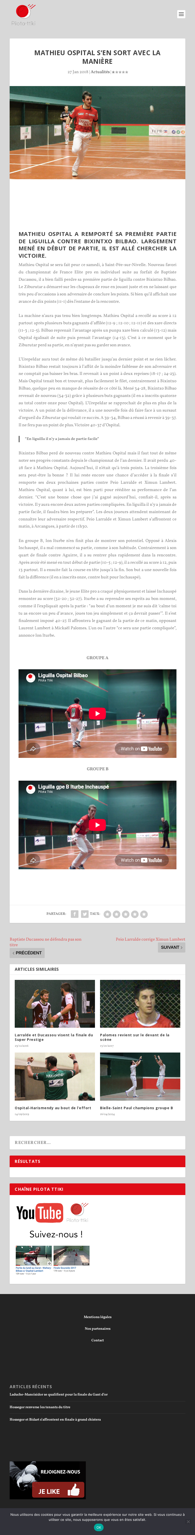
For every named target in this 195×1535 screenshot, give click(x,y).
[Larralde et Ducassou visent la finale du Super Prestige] (55, 1004)
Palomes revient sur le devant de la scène (135, 1037)
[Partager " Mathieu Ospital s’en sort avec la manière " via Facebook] (75, 914)
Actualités (100, 72)
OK (98, 1527)
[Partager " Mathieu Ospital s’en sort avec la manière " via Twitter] (85, 914)
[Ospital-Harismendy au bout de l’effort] (55, 1076)
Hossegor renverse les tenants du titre (40, 1407)
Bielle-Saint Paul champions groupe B (136, 1107)
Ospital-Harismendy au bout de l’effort (53, 1107)
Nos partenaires (97, 1328)
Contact (97, 1340)
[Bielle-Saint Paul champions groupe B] (140, 1076)
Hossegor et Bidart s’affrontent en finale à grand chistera (55, 1419)
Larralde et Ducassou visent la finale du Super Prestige (54, 1037)
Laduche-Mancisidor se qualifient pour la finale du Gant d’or (59, 1394)
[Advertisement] (102, 193)
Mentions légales (97, 1317)
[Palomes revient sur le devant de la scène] (140, 1004)
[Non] (188, 1521)
